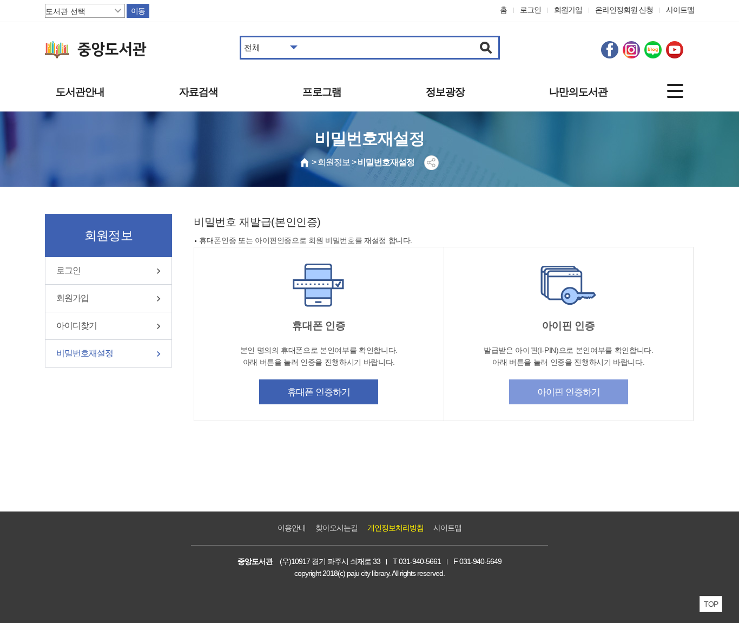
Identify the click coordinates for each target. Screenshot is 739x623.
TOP (711, 604)
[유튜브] (674, 49)
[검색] (486, 47)
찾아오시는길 (336, 527)
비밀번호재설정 (84, 353)
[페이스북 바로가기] (609, 49)
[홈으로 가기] (305, 162)
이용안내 (292, 527)
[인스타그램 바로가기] (631, 49)
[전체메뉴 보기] (675, 91)
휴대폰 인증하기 (318, 391)
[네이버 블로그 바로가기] (653, 49)
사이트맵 (680, 9)
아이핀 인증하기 (568, 391)
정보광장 (445, 91)
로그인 (530, 9)
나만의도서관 (578, 91)
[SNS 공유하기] (431, 162)
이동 (138, 10)
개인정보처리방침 (395, 527)
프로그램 (321, 91)
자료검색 (198, 91)
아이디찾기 (76, 325)
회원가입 (568, 9)
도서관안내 (80, 91)
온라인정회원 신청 (624, 9)
